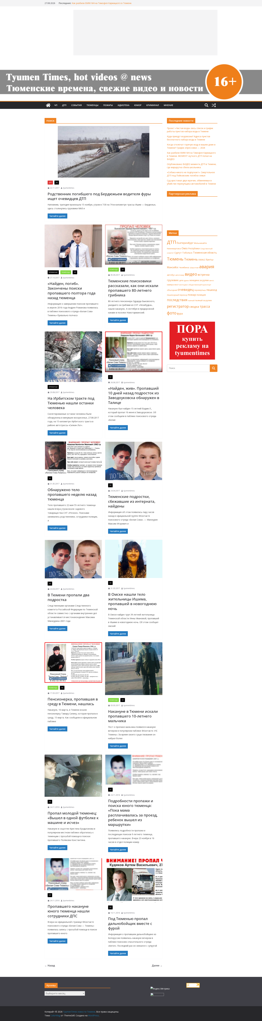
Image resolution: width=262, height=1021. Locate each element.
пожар (192, 294)
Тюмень (175, 259)
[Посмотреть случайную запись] (213, 105)
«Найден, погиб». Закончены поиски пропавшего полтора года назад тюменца (72, 290)
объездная (172, 290)
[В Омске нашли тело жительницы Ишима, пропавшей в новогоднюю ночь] (134, 559)
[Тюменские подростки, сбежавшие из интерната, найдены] (134, 461)
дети (181, 280)
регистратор (178, 306)
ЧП (55, 105)
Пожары (108, 105)
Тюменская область (205, 252)
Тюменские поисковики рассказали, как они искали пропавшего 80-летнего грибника (133, 288)
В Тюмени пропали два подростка (68, 597)
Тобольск (187, 252)
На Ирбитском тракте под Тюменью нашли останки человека (71, 403)
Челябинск (184, 267)
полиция (201, 294)
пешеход (211, 290)
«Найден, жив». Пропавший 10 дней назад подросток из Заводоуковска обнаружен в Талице (133, 395)
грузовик (173, 280)
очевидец (186, 289)
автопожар (179, 275)
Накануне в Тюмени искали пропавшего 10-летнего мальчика (133, 716)
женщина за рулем (199, 280)
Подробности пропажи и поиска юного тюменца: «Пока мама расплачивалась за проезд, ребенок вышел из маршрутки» (133, 812)
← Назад (50, 965)
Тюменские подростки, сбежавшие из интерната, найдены (131, 501)
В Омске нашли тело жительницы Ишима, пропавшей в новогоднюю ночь (132, 601)
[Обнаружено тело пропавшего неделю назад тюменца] (73, 458)
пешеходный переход (177, 295)
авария (206, 267)
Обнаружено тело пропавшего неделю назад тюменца (72, 494)
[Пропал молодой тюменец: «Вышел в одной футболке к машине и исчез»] (73, 776)
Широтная (194, 267)
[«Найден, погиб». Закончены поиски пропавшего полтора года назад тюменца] (73, 246)
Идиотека (123, 105)
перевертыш (200, 290)
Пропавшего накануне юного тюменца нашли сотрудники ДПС (69, 911)
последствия (177, 300)
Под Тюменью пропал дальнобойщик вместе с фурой (130, 923)
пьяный (191, 300)
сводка (194, 306)
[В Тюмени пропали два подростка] (73, 559)
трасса (205, 306)
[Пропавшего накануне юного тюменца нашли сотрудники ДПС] (73, 874)
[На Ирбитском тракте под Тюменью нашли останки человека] (73, 356)
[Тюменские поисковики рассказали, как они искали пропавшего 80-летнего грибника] (134, 245)
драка (186, 280)
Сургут (178, 252)
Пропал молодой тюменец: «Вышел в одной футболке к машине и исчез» (73, 818)
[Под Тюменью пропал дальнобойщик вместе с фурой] (134, 880)
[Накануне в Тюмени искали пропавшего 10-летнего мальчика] (134, 668)
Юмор (137, 105)
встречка (204, 274)
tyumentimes (68, 188)
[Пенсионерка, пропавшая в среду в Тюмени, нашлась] (73, 662)
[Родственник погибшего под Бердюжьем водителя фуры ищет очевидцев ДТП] (103, 152)
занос (211, 280)
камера (170, 284)
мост (176, 284)
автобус (171, 275)
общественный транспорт (199, 285)
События (76, 105)
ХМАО (201, 259)
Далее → (157, 965)
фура (180, 313)
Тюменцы (92, 105)
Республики (194, 248)
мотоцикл (183, 285)
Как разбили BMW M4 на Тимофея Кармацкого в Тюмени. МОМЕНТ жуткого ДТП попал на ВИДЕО (102, 5)
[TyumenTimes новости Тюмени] (48, 105)
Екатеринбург (185, 243)
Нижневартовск (174, 248)
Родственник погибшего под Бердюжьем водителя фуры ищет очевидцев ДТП (99, 196)
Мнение (168, 105)
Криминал (152, 105)
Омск (185, 248)
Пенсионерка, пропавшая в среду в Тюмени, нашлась (73, 701)
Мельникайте (200, 243)
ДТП (64, 105)
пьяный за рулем (203, 300)
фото (171, 313)
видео (191, 274)
